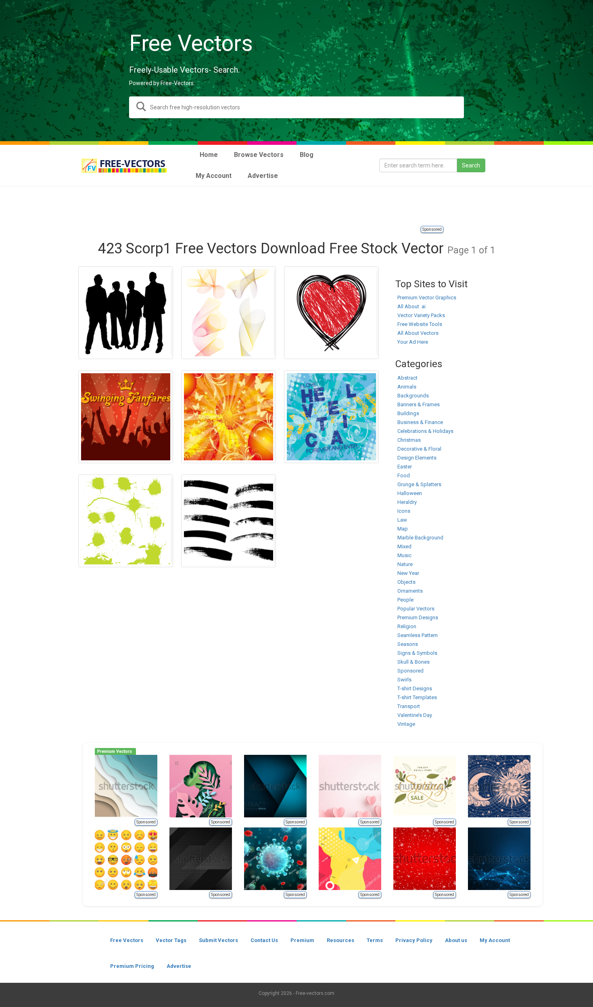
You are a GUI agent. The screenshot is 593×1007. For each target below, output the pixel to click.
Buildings (408, 413)
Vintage (406, 724)
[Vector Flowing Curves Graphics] (228, 312)
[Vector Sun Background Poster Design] (228, 416)
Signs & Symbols (417, 653)
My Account (495, 940)
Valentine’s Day (414, 715)
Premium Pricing (132, 966)
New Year (408, 573)
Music (404, 555)
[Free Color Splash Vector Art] (125, 520)
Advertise (179, 966)
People (405, 600)
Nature (405, 564)
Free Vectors (126, 940)
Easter (404, 467)
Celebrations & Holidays (425, 431)
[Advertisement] (296, 206)
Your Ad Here (412, 342)
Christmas (409, 440)
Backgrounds (413, 396)
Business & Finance (420, 422)
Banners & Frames (418, 404)
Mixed (404, 546)
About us (456, 940)
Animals (406, 387)
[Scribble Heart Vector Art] (331, 312)
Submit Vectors (218, 940)
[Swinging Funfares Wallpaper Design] (125, 416)
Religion (406, 626)
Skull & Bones (413, 662)
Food (403, 475)
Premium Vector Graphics (426, 298)
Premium (302, 940)
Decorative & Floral (419, 449)
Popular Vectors (415, 609)
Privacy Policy (413, 940)
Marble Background (420, 538)
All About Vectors (417, 333)
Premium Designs (417, 617)
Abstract (407, 378)
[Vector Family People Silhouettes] (125, 312)
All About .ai (411, 306)
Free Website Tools (419, 324)
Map (402, 529)
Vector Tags (171, 940)
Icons (403, 511)
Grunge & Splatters (419, 484)
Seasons (407, 644)
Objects (406, 582)
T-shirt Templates (417, 697)
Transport (408, 706)
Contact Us (264, 940)
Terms (375, 940)
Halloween (409, 493)
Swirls (404, 680)
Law (402, 520)
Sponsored (432, 229)
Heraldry (407, 502)
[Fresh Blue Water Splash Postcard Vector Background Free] (331, 416)
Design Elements (416, 458)
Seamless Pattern (417, 635)
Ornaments (410, 591)
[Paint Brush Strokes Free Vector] (228, 520)
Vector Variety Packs (421, 315)
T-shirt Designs (414, 688)
